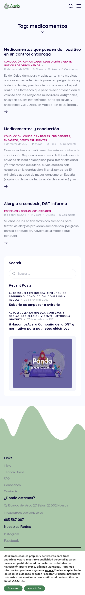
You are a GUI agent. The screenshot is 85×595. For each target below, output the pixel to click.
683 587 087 (14, 519)
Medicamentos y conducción (31, 128)
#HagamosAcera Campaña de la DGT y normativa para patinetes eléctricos (41, 326)
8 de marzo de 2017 (15, 144)
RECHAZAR (34, 588)
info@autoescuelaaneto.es (23, 512)
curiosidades (32, 61)
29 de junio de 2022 (36, 299)
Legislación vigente (57, 61)
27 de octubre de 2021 (40, 319)
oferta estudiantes (33, 140)
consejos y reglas (36, 136)
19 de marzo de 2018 (16, 69)
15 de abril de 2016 (15, 215)
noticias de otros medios (22, 65)
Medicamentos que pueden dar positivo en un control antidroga (42, 52)
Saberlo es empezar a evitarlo (34, 304)
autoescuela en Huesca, (28, 293)
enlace (49, 570)
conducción (13, 61)
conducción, (37, 296)
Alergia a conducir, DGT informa (35, 203)
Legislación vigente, (37, 316)
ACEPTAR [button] (13, 588)
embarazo (11, 140)
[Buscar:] (42, 274)
